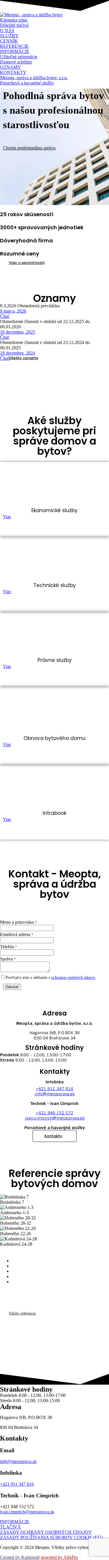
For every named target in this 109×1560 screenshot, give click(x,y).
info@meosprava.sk (55, 1094)
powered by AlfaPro (59, 1557)
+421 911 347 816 (54, 1088)
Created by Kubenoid (20, 1557)
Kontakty (53, 1136)
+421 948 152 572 (54, 1112)
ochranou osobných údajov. (73, 977)
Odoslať (12, 987)
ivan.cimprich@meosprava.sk (55, 1118)
